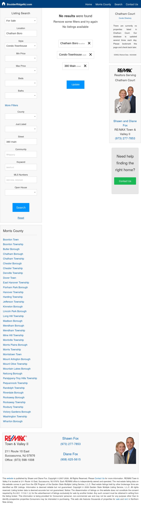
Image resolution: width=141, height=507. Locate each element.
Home (88, 4)
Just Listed (21, 124)
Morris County (103, 4)
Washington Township (15, 416)
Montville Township (13, 340)
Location (21, 28)
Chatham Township (13, 258)
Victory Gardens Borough (17, 411)
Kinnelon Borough (13, 306)
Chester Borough (12, 263)
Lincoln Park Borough (15, 311)
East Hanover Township (16, 282)
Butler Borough (11, 249)
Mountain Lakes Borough (17, 368)
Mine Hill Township (13, 335)
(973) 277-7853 (125, 138)
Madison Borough (12, 320)
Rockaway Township (14, 402)
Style (20, 40)
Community (20, 149)
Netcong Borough (12, 373)
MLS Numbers (21, 174)
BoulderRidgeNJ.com (19, 4)
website (10, 478)
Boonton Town (11, 239)
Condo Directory (125, 18)
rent (126, 499)
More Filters (11, 105)
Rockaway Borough (14, 397)
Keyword (21, 161)
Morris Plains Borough (15, 344)
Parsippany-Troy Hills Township (20, 378)
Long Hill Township (13, 316)
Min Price (20, 53)
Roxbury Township (13, 407)
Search (118, 4)
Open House (21, 187)
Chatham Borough (13, 254)
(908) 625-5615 (70, 459)
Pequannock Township (15, 383)
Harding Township (13, 296)
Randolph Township (14, 387)
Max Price (21, 65)
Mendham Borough (13, 325)
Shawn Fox (70, 438)
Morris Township (12, 349)
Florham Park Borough (15, 287)
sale (118, 499)
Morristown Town (12, 354)
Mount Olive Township (15, 363)
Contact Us (132, 4)
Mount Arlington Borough (16, 359)
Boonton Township (13, 244)
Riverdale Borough (13, 392)
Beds (20, 78)
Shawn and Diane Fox (125, 123)
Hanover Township (13, 292)
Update (76, 84)
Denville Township (13, 273)
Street (21, 136)
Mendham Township (14, 330)
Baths (21, 90)
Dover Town (9, 277)
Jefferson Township (13, 301)
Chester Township (13, 268)
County (20, 111)
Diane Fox (70, 453)
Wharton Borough (13, 421)
